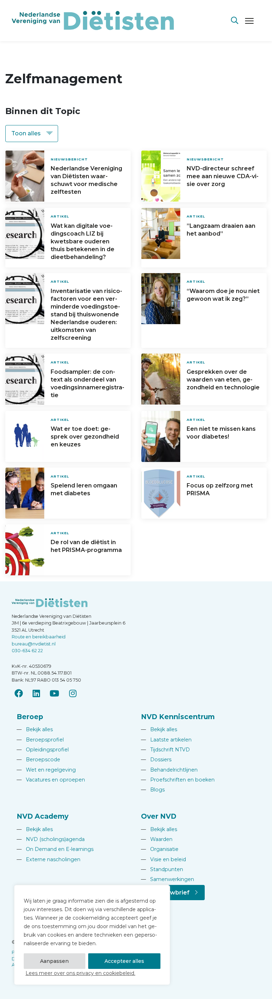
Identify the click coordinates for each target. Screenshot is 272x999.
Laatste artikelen (166, 739)
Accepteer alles (124, 961)
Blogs (153, 789)
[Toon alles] (31, 133)
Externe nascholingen (48, 859)
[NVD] (93, 20)
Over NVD (158, 816)
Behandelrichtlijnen (169, 770)
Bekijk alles (35, 729)
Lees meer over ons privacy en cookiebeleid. (80, 973)
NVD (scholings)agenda (51, 839)
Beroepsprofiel (40, 739)
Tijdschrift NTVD (165, 749)
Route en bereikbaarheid (39, 636)
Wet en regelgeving (46, 770)
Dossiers (156, 759)
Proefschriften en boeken (178, 780)
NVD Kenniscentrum (178, 716)
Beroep (30, 716)
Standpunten (162, 869)
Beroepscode (38, 759)
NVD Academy (42, 816)
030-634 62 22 (27, 650)
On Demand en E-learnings (55, 849)
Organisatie (159, 849)
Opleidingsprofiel (43, 749)
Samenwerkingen (167, 879)
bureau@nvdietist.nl (34, 644)
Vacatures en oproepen (51, 780)
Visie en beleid (163, 859)
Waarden (156, 839)
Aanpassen (54, 961)
